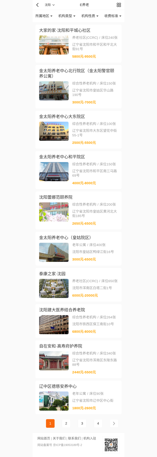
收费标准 (111, 16)
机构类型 (65, 16)
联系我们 (74, 438)
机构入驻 (89, 438)
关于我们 (59, 438)
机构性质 (88, 16)
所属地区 (42, 16)
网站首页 (43, 438)
